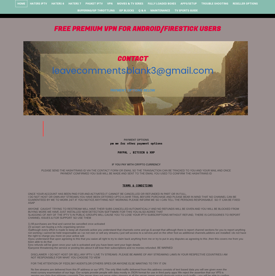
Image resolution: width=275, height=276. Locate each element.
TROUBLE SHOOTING (214, 3)
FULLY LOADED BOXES (162, 3)
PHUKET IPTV (94, 3)
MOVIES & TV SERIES (130, 3)
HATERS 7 (74, 3)
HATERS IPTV (38, 3)
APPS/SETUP (189, 3)
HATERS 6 (57, 3)
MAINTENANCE (160, 10)
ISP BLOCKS (126, 10)
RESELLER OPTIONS (245, 3)
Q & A (142, 10)
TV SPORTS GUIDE (186, 10)
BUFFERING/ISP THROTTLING (96, 10)
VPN (110, 3)
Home (21, 3)
